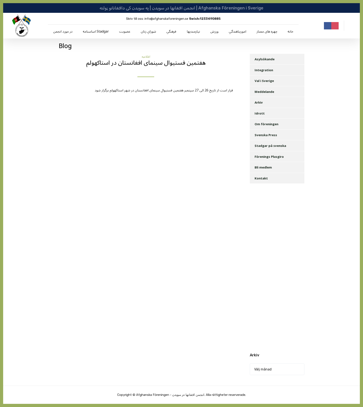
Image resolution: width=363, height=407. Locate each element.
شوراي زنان (148, 31)
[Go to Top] (354, 397)
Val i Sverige (264, 81)
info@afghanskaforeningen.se (166, 19)
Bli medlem (263, 167)
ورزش (214, 31)
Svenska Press (266, 135)
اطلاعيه (146, 56)
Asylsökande (265, 59)
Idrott (260, 113)
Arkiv (259, 102)
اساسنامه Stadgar (96, 31)
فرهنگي (171, 31)
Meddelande (264, 92)
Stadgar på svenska (270, 146)
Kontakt (261, 178)
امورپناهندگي (237, 31)
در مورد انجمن (62, 31)
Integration (264, 70)
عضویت (124, 31)
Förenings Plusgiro (269, 156)
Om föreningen (266, 124)
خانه (290, 31)
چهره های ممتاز (266, 31)
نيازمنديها (193, 31)
